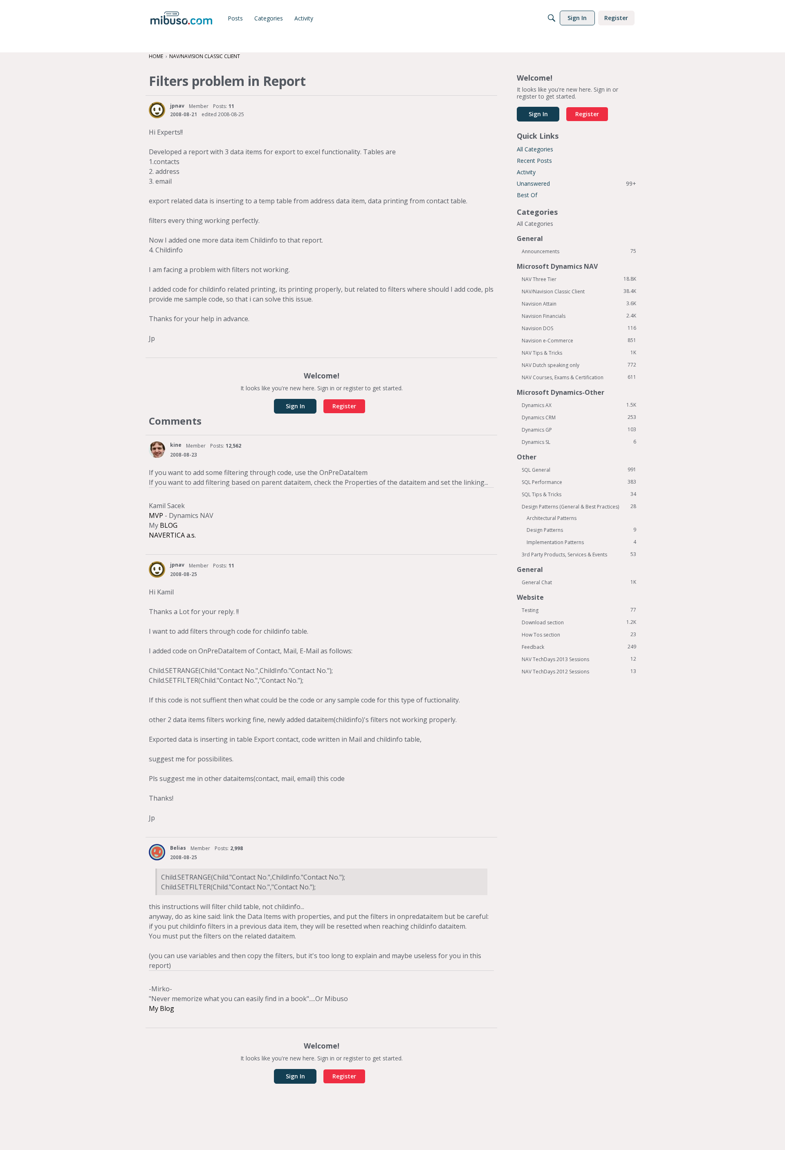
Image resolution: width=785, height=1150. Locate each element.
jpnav (177, 105)
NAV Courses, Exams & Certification (579, 377)
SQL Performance (579, 482)
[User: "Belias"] (157, 852)
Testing (579, 610)
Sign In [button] (295, 406)
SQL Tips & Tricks (579, 494)
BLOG (168, 525)
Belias (178, 847)
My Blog (161, 1008)
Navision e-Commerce (579, 340)
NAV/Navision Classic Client (579, 291)
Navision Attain (579, 303)
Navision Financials (579, 316)
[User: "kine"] (157, 449)
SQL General (579, 469)
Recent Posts (534, 160)
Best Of (527, 195)
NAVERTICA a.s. (172, 535)
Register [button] (344, 406)
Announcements (579, 251)
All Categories (535, 149)
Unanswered (576, 183)
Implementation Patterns (581, 542)
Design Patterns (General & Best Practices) (579, 506)
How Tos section (579, 634)
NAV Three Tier (579, 279)
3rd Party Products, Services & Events (579, 554)
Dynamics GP (579, 429)
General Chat (579, 582)
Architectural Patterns (551, 518)
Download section (579, 622)
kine (176, 444)
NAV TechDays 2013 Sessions (579, 659)
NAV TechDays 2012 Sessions (579, 671)
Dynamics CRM (579, 417)
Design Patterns (581, 529)
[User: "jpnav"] (157, 110)
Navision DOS (579, 328)
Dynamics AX (579, 405)
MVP (156, 515)
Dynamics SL (579, 442)
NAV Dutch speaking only (579, 365)
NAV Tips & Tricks (579, 352)
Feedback (579, 646)
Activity (526, 172)
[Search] (551, 18)
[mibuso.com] (181, 18)
